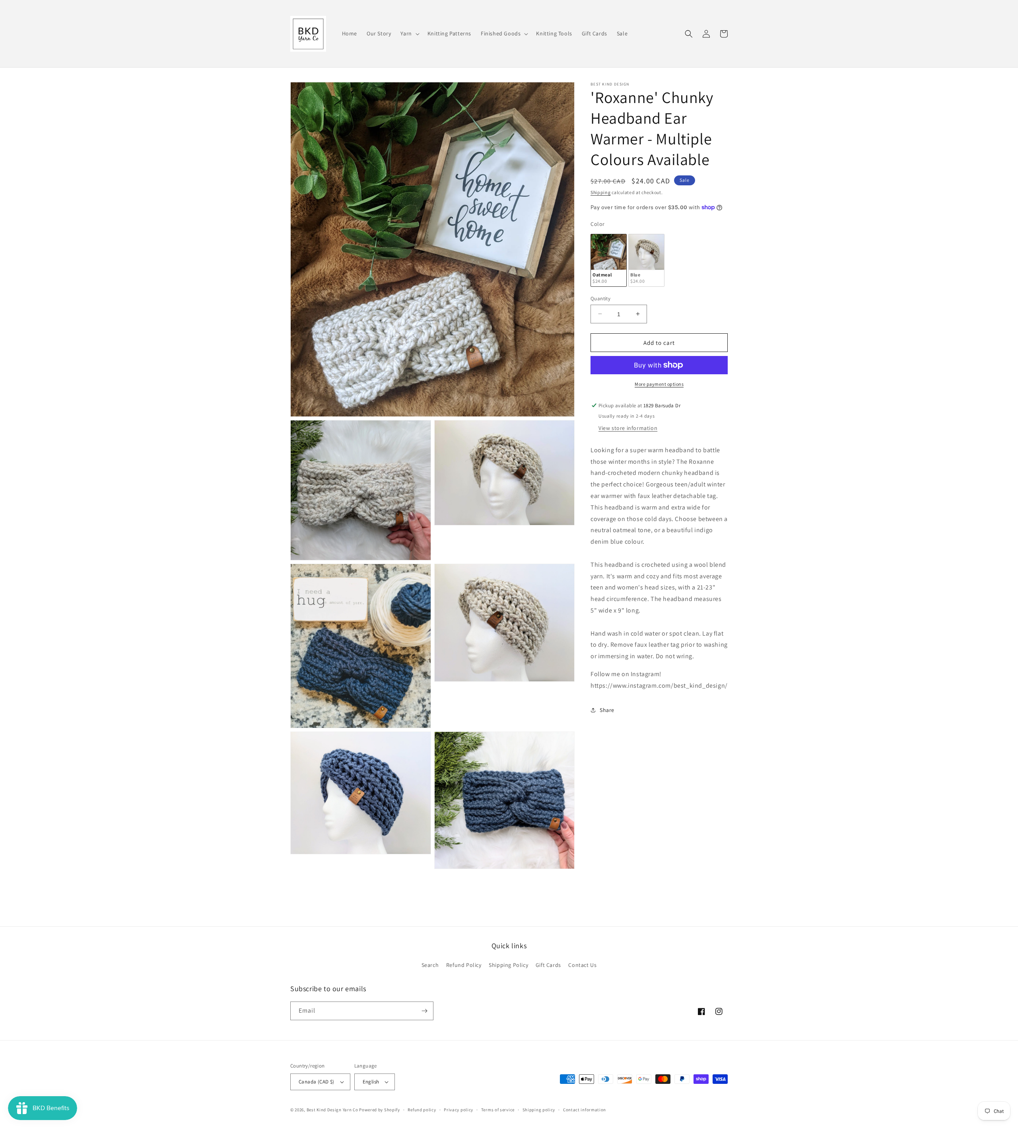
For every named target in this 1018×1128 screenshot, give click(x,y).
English (371, 1081)
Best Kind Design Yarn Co (332, 1109)
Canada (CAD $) (316, 1081)
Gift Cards (548, 965)
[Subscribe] (424, 1011)
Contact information (584, 1109)
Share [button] (607, 710)
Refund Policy (464, 965)
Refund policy (422, 1109)
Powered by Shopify (379, 1109)
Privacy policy (458, 1109)
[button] (409, 33)
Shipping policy (539, 1109)
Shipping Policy (508, 965)
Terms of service (498, 1109)
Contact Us (582, 965)
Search (430, 965)
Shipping (601, 192)
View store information (627, 428)
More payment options (659, 384)
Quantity (600, 298)
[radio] (609, 259)
